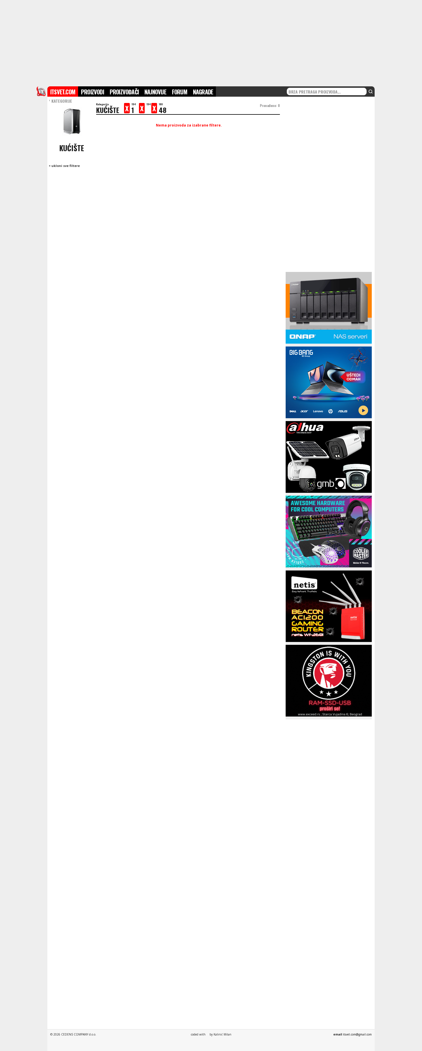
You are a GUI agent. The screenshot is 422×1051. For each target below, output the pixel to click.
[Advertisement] (211, 42)
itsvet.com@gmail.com (357, 1034)
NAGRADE (203, 91)
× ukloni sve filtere (64, 166)
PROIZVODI (92, 91)
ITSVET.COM (62, 91)
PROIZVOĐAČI (124, 91)
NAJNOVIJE (155, 91)
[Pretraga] (370, 91)
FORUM (179, 91)
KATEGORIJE (60, 101)
